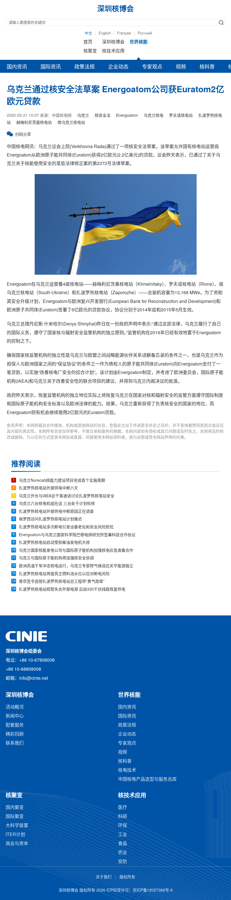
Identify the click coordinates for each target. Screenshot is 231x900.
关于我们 (104, 877)
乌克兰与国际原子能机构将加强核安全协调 (56, 558)
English (105, 33)
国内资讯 (17, 67)
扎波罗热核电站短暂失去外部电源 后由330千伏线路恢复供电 (72, 589)
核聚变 (90, 51)
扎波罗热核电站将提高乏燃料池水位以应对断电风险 (64, 574)
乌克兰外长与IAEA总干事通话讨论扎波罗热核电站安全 (66, 496)
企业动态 (118, 67)
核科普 (207, 67)
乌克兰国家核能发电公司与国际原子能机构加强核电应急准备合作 (76, 551)
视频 (181, 67)
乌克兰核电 (153, 116)
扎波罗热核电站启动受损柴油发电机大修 (54, 543)
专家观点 (152, 67)
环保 (122, 825)
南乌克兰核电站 (71, 123)
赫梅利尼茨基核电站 (34, 123)
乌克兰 (83, 116)
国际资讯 (51, 67)
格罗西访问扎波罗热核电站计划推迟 (50, 519)
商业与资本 (17, 843)
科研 (122, 816)
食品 (122, 843)
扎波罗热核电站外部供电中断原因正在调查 (56, 512)
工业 (122, 834)
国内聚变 (15, 807)
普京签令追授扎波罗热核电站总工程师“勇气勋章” (62, 582)
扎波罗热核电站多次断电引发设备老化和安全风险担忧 (66, 527)
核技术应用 (113, 51)
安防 (122, 861)
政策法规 (84, 67)
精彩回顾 (15, 734)
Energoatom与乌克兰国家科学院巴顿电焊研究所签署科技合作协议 (77, 535)
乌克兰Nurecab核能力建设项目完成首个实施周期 (62, 481)
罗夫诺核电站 (181, 116)
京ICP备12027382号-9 (153, 890)
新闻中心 (15, 716)
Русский (145, 33)
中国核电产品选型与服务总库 (147, 779)
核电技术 (127, 770)
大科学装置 (17, 825)
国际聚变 (15, 816)
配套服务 (15, 725)
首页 (87, 42)
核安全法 (102, 116)
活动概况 (15, 707)
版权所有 (127, 877)
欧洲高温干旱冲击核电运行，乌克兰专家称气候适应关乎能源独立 (76, 566)
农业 (122, 852)
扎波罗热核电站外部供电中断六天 (48, 488)
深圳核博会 (113, 42)
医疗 (122, 807)
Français (124, 33)
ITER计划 (15, 834)
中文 (88, 33)
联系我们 (15, 743)
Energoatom (127, 116)
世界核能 (139, 42)
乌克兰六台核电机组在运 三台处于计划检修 (57, 504)
